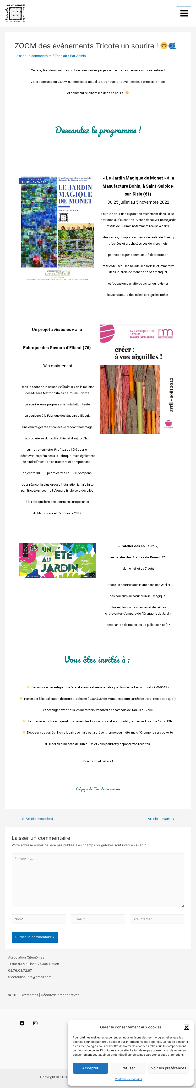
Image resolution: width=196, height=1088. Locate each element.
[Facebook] (22, 1023)
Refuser (128, 1068)
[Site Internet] (157, 920)
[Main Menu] (184, 13)
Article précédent (37, 819)
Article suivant (161, 819)
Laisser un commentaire (33, 56)
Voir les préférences (168, 1068)
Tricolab (61, 56)
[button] (186, 1027)
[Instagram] (35, 1023)
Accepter (90, 1068)
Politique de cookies (128, 1079)
